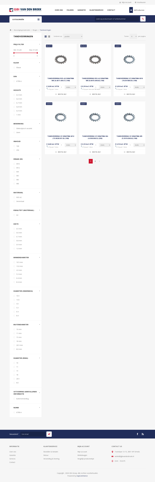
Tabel (46, 36)
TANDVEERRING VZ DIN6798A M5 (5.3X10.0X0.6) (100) (129, 137)
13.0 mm (19, 266)
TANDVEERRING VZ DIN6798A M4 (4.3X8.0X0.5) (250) (95, 137)
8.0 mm (19, 349)
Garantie (12, 455)
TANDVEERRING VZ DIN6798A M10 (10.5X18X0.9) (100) (129, 79)
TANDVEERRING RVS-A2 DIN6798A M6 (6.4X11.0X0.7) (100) (60, 79)
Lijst (49, 36)
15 (17, 371)
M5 (17, 176)
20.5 (17, 379)
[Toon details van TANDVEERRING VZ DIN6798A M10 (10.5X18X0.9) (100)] (129, 60)
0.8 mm (19, 241)
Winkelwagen (82, 455)
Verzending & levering (51, 459)
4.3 (17, 304)
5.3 (17, 308)
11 (17, 367)
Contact (12, 462)
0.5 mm (19, 229)
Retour (45, 455)
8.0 (17, 383)
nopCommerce (82, 476)
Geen (18, 132)
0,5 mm (19, 95)
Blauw (18, 67)
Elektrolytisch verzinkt (24, 128)
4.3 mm (19, 270)
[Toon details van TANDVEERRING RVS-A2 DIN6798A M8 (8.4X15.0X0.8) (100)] (95, 60)
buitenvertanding (22, 399)
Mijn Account (126, 2)
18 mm (19, 341)
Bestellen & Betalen (50, 452)
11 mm (19, 333)
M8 (17, 184)
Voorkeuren (141, 2)
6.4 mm (19, 278)
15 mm (19, 337)
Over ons (12, 452)
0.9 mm (19, 244)
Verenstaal (20, 201)
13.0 (17, 300)
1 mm (18, 115)
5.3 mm (19, 274)
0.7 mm (19, 237)
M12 (18, 168)
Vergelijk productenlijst (86, 459)
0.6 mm (19, 233)
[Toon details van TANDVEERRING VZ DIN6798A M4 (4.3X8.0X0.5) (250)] (95, 117)
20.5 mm (19, 345)
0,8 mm (19, 107)
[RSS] (143, 434)
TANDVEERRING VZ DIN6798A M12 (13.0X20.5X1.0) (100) (60, 137)
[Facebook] (137, 434)
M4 (17, 172)
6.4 (17, 312)
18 (17, 375)
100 (17, 146)
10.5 (17, 296)
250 (17, 150)
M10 (18, 164)
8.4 (17, 316)
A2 (17, 215)
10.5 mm (19, 262)
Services (12, 459)
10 (17, 363)
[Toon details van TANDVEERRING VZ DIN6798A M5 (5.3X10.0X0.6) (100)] (129, 117)
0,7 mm (19, 103)
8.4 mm (19, 282)
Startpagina (10, 30)
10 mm (19, 329)
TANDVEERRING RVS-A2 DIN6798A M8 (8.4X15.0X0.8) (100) (95, 79)
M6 (17, 180)
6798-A (19, 81)
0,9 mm (19, 111)
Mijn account (82, 452)
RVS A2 (19, 197)
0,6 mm (19, 99)
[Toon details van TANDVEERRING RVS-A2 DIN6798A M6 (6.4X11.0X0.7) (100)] (61, 60)
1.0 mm (19, 248)
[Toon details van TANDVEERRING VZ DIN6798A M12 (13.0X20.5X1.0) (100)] (61, 117)
